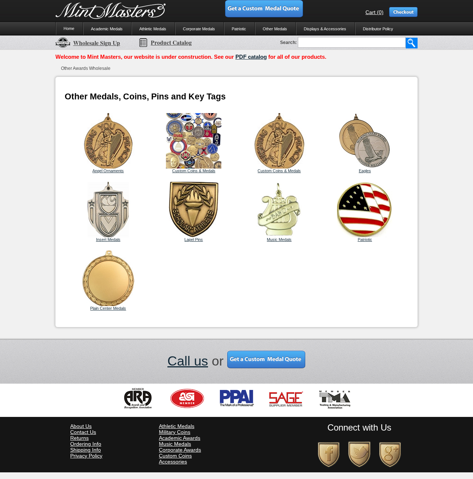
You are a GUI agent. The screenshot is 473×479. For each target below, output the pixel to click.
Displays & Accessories (325, 29)
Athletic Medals (152, 29)
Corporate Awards (180, 450)
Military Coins (174, 432)
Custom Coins (175, 456)
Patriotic (239, 29)
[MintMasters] (110, 11)
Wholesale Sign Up (96, 43)
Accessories (173, 462)
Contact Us (83, 432)
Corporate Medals (199, 29)
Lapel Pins (193, 239)
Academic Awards (179, 438)
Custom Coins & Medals (193, 171)
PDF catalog (251, 57)
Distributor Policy (378, 29)
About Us (81, 426)
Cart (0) (374, 12)
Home (69, 28)
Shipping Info (85, 450)
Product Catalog (171, 42)
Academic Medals (107, 29)
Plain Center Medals (108, 308)
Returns (79, 438)
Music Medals (279, 239)
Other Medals (275, 29)
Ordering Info (85, 444)
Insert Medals (108, 239)
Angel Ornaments (108, 171)
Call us (187, 360)
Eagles (365, 171)
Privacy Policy (86, 456)
